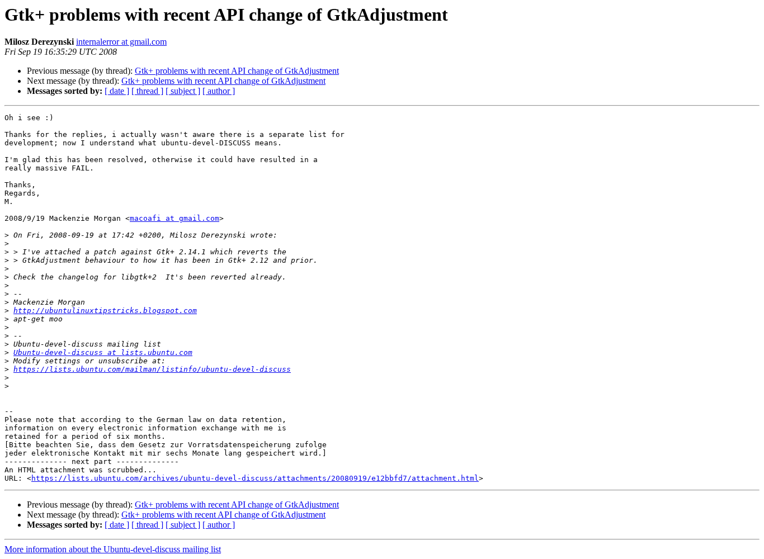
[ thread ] (147, 91)
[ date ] (117, 91)
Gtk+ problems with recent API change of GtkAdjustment (237, 70)
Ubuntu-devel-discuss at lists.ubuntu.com (102, 352)
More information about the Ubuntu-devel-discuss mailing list (112, 549)
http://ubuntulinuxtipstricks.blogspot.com (105, 310)
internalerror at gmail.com (121, 41)
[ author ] (218, 91)
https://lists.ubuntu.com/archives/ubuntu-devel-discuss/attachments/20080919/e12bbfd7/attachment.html (255, 478)
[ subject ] (183, 91)
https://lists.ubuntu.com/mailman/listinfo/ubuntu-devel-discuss (152, 369)
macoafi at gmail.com (174, 218)
